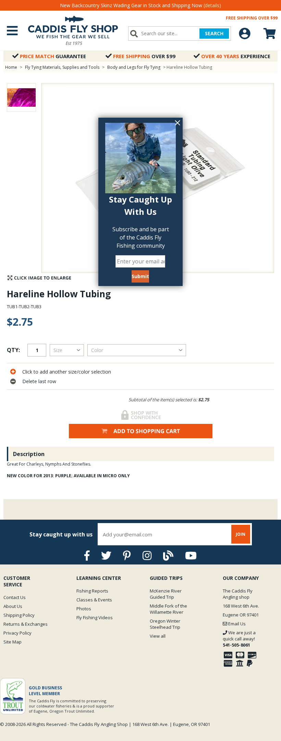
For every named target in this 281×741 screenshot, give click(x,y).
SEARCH (214, 33)
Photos (83, 609)
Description (29, 454)
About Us (12, 606)
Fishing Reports (92, 591)
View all (158, 636)
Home (11, 67)
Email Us (236, 624)
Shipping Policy (19, 615)
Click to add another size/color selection (66, 371)
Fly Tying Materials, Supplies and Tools (62, 67)
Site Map (12, 642)
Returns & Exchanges (25, 624)
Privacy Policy (17, 633)
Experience (235, 56)
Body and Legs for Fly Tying (133, 67)
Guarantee (53, 56)
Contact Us (14, 597)
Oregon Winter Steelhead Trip (165, 624)
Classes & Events (94, 600)
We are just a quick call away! (239, 638)
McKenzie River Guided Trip (166, 594)
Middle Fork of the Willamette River (168, 609)
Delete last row (39, 381)
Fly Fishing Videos (94, 617)
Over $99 (144, 56)
